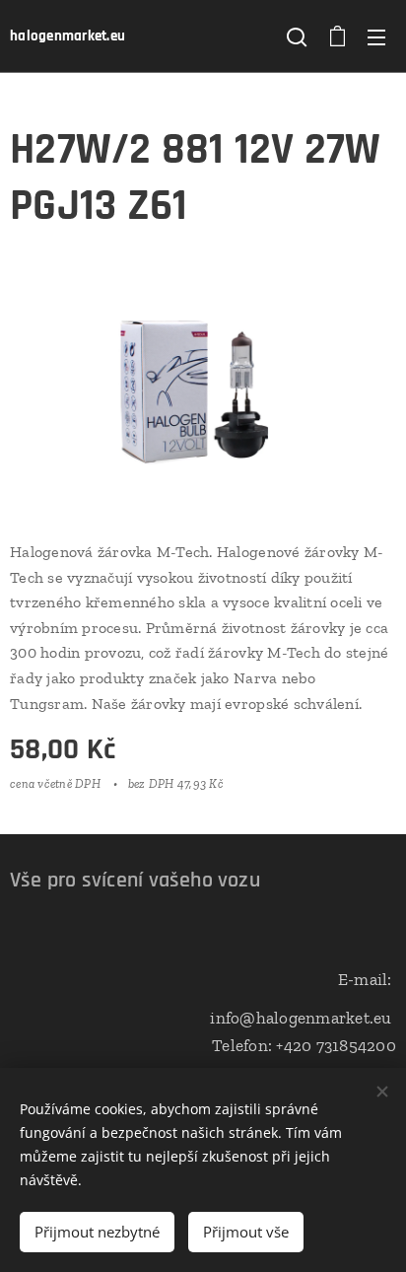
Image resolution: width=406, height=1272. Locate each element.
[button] (296, 36)
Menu (376, 36)
